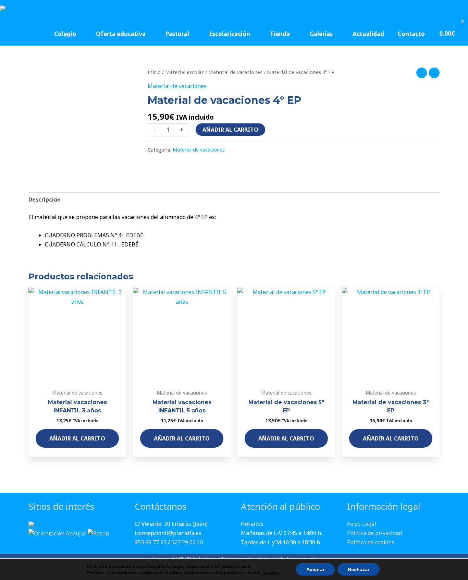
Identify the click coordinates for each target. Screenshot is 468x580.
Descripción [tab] (44, 199)
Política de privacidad (374, 533)
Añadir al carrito (230, 129)
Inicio (154, 72)
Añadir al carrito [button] (77, 438)
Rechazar (358, 569)
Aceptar (315, 569)
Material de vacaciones (235, 72)
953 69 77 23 (151, 542)
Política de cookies (370, 542)
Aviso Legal (361, 524)
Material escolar (184, 72)
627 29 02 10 (187, 542)
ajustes (270, 572)
